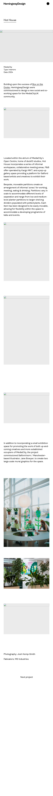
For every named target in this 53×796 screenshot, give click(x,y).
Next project (26, 677)
